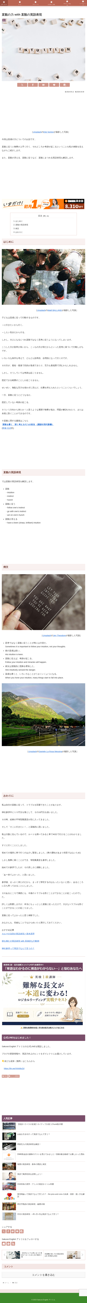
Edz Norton (49, 132)
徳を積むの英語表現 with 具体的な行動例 (20, 941)
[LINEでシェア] (54, 85)
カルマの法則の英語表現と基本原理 (18, 934)
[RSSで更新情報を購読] (13, 1244)
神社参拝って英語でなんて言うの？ (18, 948)
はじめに (19, 221)
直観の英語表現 (21, 225)
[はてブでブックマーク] (43, 85)
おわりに (19, 232)
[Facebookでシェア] (33, 85)
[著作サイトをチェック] (4, 1244)
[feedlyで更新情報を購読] (8, 1244)
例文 (17, 228)
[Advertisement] (43, 110)
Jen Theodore (59, 635)
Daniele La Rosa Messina (50, 751)
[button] (65, 85)
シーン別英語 (15, 1076)
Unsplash (37, 132)
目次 (40, 216)
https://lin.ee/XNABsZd (14, 1068)
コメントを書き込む (43, 1274)
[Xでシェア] (22, 85)
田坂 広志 (6, 428)
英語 (5, 1076)
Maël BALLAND (55, 310)
